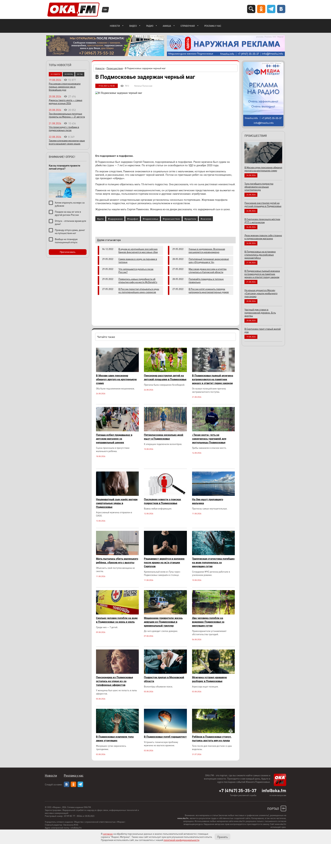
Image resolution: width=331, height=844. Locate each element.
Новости (115, 25)
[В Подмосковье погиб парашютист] (165, 732)
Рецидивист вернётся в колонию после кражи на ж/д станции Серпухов (164, 562)
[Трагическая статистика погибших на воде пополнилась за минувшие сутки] (213, 554)
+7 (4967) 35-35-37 (238, 790)
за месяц (68, 74)
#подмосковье (150, 218)
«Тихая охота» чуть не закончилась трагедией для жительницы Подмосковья (209, 438)
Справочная (187, 25)
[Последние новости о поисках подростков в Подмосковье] (165, 494)
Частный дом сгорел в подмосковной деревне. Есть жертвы (260, 312)
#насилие (205, 218)
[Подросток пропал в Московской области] (165, 672)
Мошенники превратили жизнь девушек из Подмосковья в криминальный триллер (163, 622)
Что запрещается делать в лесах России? (135, 270)
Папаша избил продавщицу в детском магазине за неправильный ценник (114, 438)
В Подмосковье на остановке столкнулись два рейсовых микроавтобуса (260, 254)
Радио (149, 25)
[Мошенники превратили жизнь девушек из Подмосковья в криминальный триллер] (165, 613)
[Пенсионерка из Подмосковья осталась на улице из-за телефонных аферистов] (117, 672)
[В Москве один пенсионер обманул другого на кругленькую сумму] (117, 371)
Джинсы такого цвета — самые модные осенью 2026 (65, 101)
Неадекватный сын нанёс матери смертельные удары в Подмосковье (117, 503)
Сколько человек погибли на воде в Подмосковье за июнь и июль (117, 620)
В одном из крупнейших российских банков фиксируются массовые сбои (138, 250)
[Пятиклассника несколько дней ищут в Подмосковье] (165, 430)
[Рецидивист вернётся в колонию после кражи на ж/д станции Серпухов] (165, 554)
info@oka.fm (274, 790)
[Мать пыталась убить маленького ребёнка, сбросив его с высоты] (117, 554)
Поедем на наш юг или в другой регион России (68, 213)
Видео (133, 25)
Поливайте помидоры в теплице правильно (206, 280)
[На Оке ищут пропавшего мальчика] (213, 494)
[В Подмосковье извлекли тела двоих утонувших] (117, 732)
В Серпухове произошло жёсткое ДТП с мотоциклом (262, 220)
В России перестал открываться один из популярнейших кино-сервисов (138, 290)
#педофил (132, 218)
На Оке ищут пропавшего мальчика (207, 501)
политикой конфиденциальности (181, 839)
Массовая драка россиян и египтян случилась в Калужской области (208, 270)
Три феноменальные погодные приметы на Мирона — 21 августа (67, 115)
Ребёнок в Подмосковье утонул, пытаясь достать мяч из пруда (212, 738)
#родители (190, 218)
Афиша (167, 25)
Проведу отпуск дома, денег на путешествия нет (70, 231)
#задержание (115, 218)
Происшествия (115, 68)
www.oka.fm (183, 818)
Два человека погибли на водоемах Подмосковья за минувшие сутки (208, 622)
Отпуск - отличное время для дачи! (70, 222)
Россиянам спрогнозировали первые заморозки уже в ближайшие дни (65, 86)
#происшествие (171, 218)
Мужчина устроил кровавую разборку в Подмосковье (209, 679)
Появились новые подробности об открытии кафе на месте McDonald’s (137, 280)
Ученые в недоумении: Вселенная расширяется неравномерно (207, 250)
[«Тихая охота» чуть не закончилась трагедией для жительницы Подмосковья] (213, 430)
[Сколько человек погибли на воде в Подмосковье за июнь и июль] (117, 613)
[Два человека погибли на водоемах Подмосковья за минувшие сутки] (213, 613)
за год (80, 74)
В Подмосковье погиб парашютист (165, 736)
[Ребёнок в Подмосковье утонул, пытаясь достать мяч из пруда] (213, 732)
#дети (100, 218)
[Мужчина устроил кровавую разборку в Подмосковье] (213, 672)
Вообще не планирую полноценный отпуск (66, 240)
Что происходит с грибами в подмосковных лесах (64, 128)
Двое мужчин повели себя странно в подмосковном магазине (263, 237)
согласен (108, 833)
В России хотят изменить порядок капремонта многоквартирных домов (209, 290)
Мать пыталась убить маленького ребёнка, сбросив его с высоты (117, 560)
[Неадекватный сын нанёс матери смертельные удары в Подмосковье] (117, 494)
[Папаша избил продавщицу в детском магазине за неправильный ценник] (117, 430)
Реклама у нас (212, 25)
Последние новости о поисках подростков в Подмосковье (162, 501)
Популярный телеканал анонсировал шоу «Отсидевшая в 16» (209, 260)
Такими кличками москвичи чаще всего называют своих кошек (67, 142)
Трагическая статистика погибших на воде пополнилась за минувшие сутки (213, 562)
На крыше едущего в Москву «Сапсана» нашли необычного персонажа (260, 293)
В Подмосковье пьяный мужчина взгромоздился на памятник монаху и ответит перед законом (212, 379)
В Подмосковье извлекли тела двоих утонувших (115, 738)
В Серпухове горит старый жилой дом (262, 330)
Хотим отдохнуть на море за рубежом (69, 204)
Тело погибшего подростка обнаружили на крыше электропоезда (258, 186)
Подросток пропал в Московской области (164, 679)
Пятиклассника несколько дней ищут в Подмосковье (163, 436)
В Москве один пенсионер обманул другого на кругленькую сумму (116, 379)
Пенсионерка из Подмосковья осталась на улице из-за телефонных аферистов (114, 681)
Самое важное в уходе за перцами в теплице (137, 260)
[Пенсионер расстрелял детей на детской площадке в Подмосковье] (165, 371)
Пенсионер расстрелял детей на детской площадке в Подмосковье (165, 377)
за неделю (55, 74)
